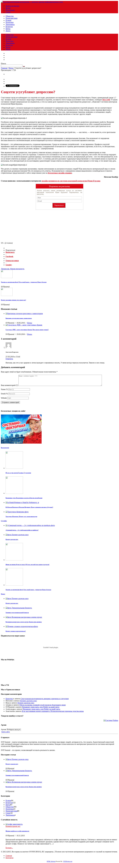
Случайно (4, 520)
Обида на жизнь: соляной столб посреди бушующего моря (42, 705)
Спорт (8, 12)
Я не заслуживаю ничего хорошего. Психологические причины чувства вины (53, 711)
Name (4, 389)
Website (4, 398)
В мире (8, 20)
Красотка (9, 699)
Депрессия (5, 269)
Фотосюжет (10, 10)
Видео (8, 8)
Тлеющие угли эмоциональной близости (17, 612)
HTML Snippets (51, 861)
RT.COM (106, 100)
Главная (4, 68)
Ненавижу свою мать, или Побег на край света (40, 707)
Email (4, 394)
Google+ (9, 265)
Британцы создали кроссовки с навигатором (19, 318)
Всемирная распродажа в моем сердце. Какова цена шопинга (24, 622)
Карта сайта (6, 732)
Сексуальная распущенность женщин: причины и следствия (45, 699)
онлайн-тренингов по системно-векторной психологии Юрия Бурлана (71, 181)
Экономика (10, 24)
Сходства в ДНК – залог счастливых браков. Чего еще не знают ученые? (27, 329)
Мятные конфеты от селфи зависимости (17, 831)
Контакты (9, 858)
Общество (10, 16)
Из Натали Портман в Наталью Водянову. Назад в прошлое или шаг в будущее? (29, 507)
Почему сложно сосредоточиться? (16, 631)
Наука (8, 29)
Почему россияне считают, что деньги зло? (13, 300)
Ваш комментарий (9, 385)
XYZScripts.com (67, 861)
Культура (9, 27)
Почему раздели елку (12, 539)
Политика (9, 22)
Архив (3, 729)
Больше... (9, 848)
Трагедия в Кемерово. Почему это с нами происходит (21, 516)
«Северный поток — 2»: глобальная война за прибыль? (22, 530)
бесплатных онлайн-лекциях (60, 173)
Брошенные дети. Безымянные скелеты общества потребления (24, 498)
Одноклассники (12, 261)
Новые (3, 594)
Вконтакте (10, 252)
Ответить (9, 359)
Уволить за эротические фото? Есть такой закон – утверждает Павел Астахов (23, 282)
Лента (8, 31)
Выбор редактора (12, 6)
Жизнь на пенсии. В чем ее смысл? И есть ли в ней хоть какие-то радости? (27, 564)
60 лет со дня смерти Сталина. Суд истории (18, 472)
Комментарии (5, 447)
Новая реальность (17, 269)
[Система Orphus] (111, 720)
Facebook (9, 256)
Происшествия (11, 18)
